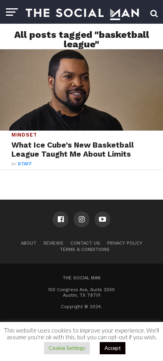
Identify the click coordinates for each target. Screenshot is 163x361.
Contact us (85, 243)
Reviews (53, 243)
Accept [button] (112, 348)
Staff (25, 163)
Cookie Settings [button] (67, 348)
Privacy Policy (124, 243)
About (28, 243)
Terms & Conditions (85, 249)
